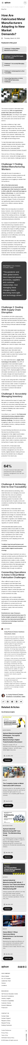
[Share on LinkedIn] (16, 701)
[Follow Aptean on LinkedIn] (23, 967)
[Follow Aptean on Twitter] (21, 967)
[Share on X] (12, 701)
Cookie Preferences (6, 1030)
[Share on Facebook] (7, 701)
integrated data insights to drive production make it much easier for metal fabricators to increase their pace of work (12, 528)
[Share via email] (21, 701)
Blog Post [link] (3, 9)
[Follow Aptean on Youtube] (26, 967)
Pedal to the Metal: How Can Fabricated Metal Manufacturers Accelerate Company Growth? (14, 148)
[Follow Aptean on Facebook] (19, 967)
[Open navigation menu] (2, 2)
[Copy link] (3, 701)
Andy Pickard (13, 694)
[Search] (25, 2)
